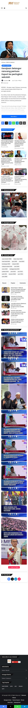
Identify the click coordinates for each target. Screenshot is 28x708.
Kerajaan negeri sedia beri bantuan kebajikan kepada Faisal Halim (21, 161)
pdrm (13, 271)
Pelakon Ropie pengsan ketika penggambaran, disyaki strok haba (17, 321)
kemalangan (6, 264)
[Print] (24, 123)
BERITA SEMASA (10, 62)
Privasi (22, 700)
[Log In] (4, 8)
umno (4, 276)
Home (4, 62)
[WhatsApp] (13, 123)
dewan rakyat (18, 258)
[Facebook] (2, 123)
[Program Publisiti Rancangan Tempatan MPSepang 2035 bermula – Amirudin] (21, 171)
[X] (6, 123)
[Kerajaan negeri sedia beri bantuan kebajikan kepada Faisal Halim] (21, 153)
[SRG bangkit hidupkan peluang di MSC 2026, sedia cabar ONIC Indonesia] (7, 135)
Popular (13, 283)
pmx (20, 271)
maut (16, 266)
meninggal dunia (14, 269)
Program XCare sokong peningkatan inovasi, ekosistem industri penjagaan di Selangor (7, 179)
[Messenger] (10, 123)
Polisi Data (10, 702)
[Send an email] (9, 80)
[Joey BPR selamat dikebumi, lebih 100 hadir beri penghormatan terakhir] (6, 305)
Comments (23, 283)
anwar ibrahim (6, 258)
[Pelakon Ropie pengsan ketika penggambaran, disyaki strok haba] (6, 321)
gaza (14, 261)
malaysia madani (7, 266)
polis (4, 274)
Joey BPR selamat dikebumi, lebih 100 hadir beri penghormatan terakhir (18, 305)
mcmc (4, 269)
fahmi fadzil (6, 261)
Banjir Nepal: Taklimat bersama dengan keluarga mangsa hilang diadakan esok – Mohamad (18, 290)
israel (21, 261)
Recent (4, 283)
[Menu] (2, 8)
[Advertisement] (14, 26)
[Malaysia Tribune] (14, 3)
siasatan (12, 274)
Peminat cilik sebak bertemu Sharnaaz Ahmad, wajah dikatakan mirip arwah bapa (18, 313)
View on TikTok (15, 567)
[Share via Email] (20, 123)
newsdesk (6, 80)
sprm (20, 274)
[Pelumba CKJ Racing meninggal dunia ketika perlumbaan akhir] (6, 298)
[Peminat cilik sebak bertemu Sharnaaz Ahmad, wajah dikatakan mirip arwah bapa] (6, 312)
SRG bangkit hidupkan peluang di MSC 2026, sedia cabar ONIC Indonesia (7, 143)
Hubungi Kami (17, 702)
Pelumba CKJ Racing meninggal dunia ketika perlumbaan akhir (17, 298)
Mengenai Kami (7, 700)
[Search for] (26, 8)
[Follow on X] (8, 80)
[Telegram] (17, 123)
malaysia (15, 264)
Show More (14, 116)
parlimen (5, 271)
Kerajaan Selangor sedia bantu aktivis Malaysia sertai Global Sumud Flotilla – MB (7, 161)
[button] (14, 345)
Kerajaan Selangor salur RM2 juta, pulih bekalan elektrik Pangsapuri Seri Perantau (20, 143)
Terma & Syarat (16, 700)
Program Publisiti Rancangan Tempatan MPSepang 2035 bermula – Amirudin (21, 179)
